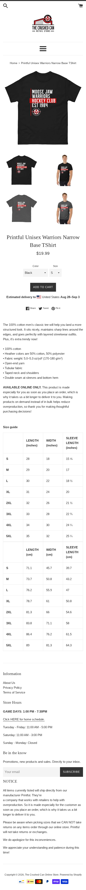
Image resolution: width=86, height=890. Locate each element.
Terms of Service (14, 692)
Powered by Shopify (71, 874)
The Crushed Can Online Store (42, 874)
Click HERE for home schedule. (24, 719)
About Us (9, 682)
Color (36, 266)
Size (55, 266)
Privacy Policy (12, 687)
